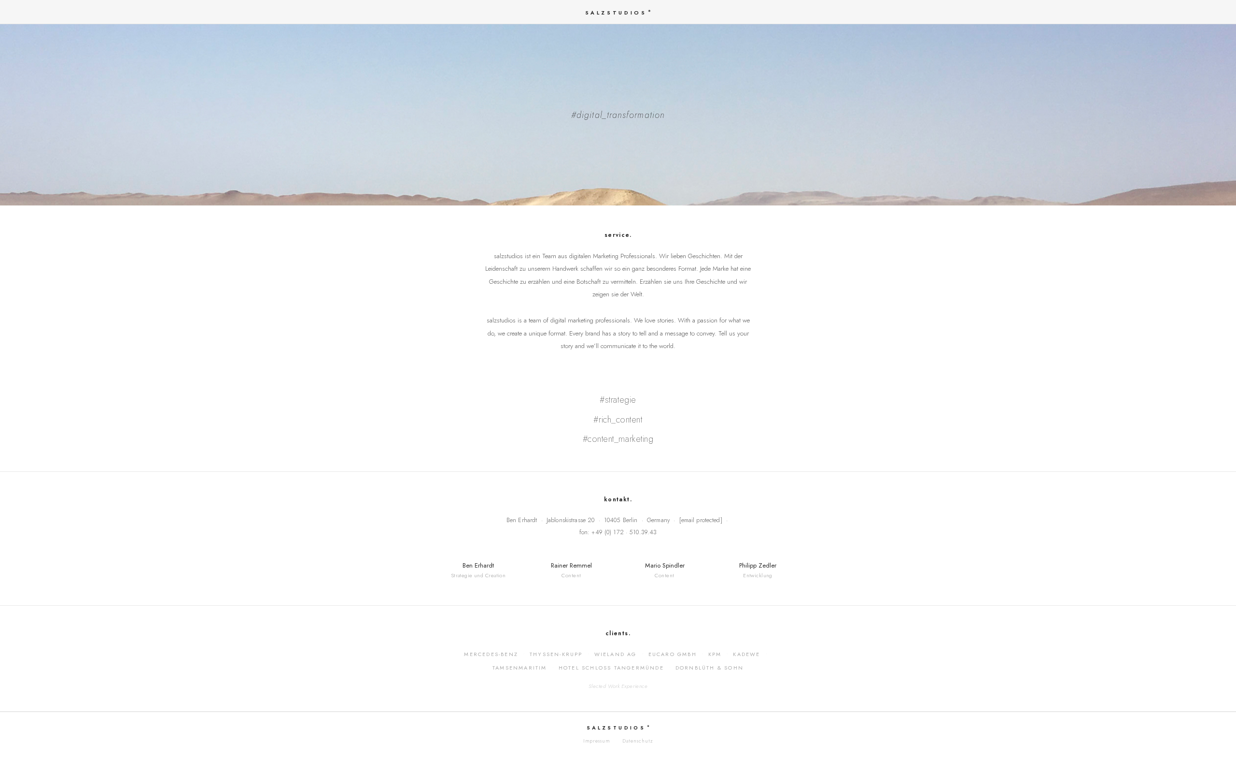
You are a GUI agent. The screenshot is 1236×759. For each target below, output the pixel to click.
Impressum (596, 740)
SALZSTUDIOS (616, 12)
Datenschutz (637, 740)
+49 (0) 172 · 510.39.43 (624, 532)
